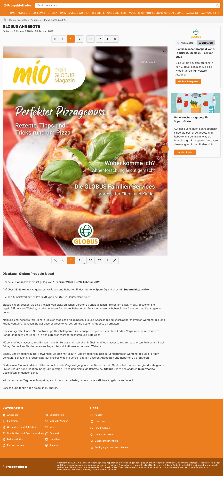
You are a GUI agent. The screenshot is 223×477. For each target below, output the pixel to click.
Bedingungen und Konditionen (111, 447)
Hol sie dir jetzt (185, 152)
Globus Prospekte (18, 20)
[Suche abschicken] (217, 5)
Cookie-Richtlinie (104, 434)
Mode (132, 12)
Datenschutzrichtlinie (106, 440)
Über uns (100, 421)
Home (11, 12)
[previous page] (62, 39)
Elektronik (59, 12)
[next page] (107, 39)
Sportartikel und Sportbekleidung (160, 12)
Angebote (24, 12)
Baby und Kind (210, 12)
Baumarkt (192, 12)
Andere (54, 445)
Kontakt (99, 415)
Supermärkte (41, 12)
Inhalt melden (102, 428)
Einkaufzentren (15, 445)
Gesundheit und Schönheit (109, 12)
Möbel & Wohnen (78, 12)
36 (90, 39)
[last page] (115, 39)
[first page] (55, 39)
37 (99, 39)
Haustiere (55, 439)
